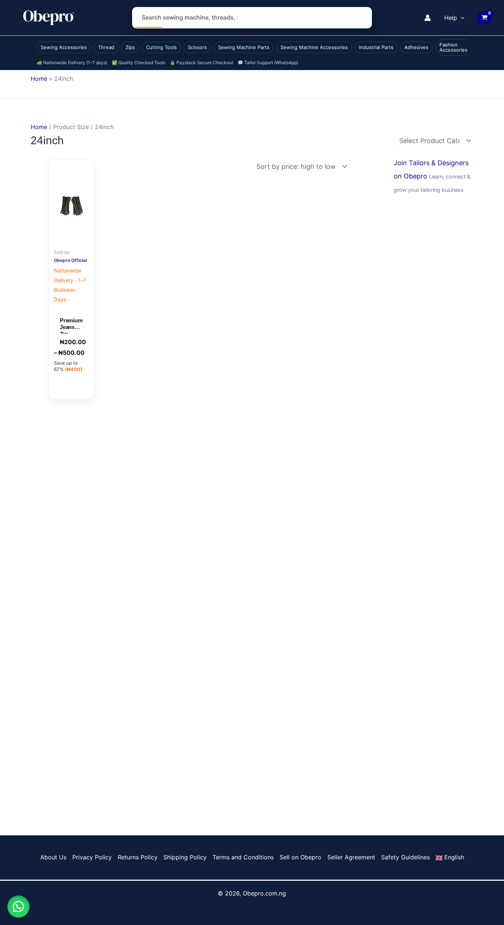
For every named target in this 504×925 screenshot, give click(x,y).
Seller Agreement (351, 857)
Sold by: (62, 252)
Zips (130, 47)
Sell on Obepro (300, 857)
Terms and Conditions (243, 857)
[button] (461, 17)
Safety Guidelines (405, 857)
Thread (106, 47)
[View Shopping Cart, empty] (484, 17)
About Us (53, 857)
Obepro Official (70, 260)
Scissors (197, 47)
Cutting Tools (161, 47)
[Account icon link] (427, 17)
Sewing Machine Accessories (314, 47)
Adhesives (416, 47)
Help (450, 17)
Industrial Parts (376, 47)
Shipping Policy (185, 857)
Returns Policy (138, 857)
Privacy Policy (92, 857)
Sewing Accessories (64, 47)
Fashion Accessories (453, 47)
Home (39, 78)
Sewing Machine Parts (243, 47)
